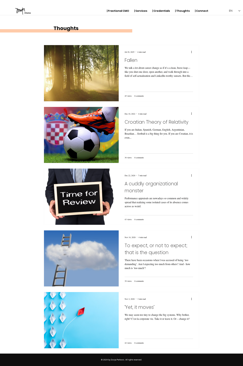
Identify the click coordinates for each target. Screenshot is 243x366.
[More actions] (193, 52)
